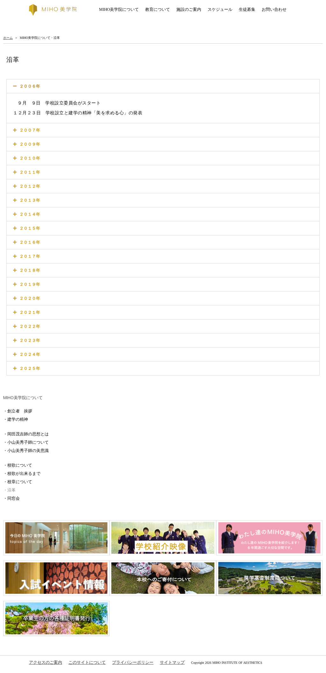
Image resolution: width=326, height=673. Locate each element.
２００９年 (29, 144)
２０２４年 (29, 354)
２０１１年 (29, 172)
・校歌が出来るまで (21, 473)
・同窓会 (11, 498)
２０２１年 (29, 312)
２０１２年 (29, 186)
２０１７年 (29, 256)
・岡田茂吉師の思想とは (26, 434)
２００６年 (29, 86)
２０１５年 (29, 228)
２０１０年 (29, 158)
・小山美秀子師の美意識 (26, 450)
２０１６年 (29, 242)
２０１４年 (29, 214)
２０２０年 (29, 298)
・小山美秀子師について (26, 442)
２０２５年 (29, 368)
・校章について (17, 481)
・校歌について (17, 465)
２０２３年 (29, 340)
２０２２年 (29, 326)
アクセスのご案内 (45, 662)
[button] (163, 86)
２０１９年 (29, 284)
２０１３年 (29, 200)
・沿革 (9, 490)
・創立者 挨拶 (17, 411)
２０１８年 (29, 270)
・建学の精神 (15, 419)
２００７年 (29, 130)
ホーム (8, 37)
